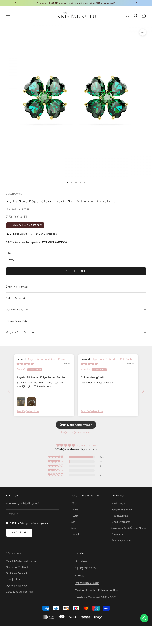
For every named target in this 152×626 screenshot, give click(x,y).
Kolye (74, 509)
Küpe (74, 503)
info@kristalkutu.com (87, 583)
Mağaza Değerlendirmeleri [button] (76, 432)
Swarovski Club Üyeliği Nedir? (128, 528)
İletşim (80, 553)
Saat (74, 528)
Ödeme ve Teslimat (17, 567)
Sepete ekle (76, 271)
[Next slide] (143, 391)
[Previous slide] (9, 391)
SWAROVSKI (14, 193)
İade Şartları (13, 579)
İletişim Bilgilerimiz (122, 509)
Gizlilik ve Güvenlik (16, 573)
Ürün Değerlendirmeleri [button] (76, 425)
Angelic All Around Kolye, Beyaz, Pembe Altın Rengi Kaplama (41, 361)
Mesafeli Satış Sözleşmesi (21, 561)
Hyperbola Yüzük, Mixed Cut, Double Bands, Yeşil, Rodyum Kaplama (107, 361)
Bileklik (75, 534)
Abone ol (19, 532)
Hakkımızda (118, 503)
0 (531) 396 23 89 (85, 568)
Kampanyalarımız (121, 540)
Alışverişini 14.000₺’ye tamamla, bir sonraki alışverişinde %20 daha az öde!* (76, 3)
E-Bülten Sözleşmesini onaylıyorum (29, 523)
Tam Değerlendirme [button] (28, 411)
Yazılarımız (117, 534)
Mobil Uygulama (120, 522)
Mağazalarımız (119, 516)
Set (73, 522)
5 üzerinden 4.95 (86, 445)
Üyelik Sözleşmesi (16, 585)
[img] (25, 364)
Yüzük (74, 516)
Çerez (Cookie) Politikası (19, 591)
